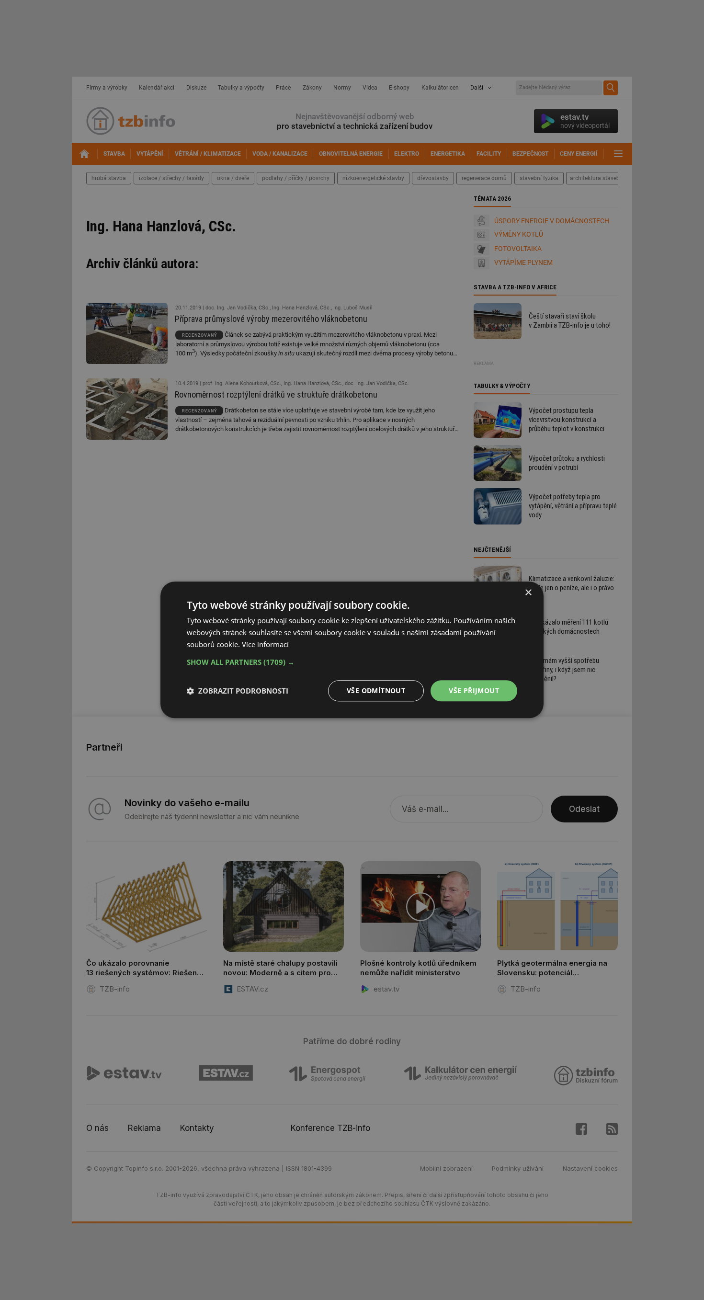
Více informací (265, 644)
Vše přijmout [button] (474, 690)
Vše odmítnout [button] (376, 690)
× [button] (528, 592)
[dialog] (352, 650)
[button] (352, 662)
